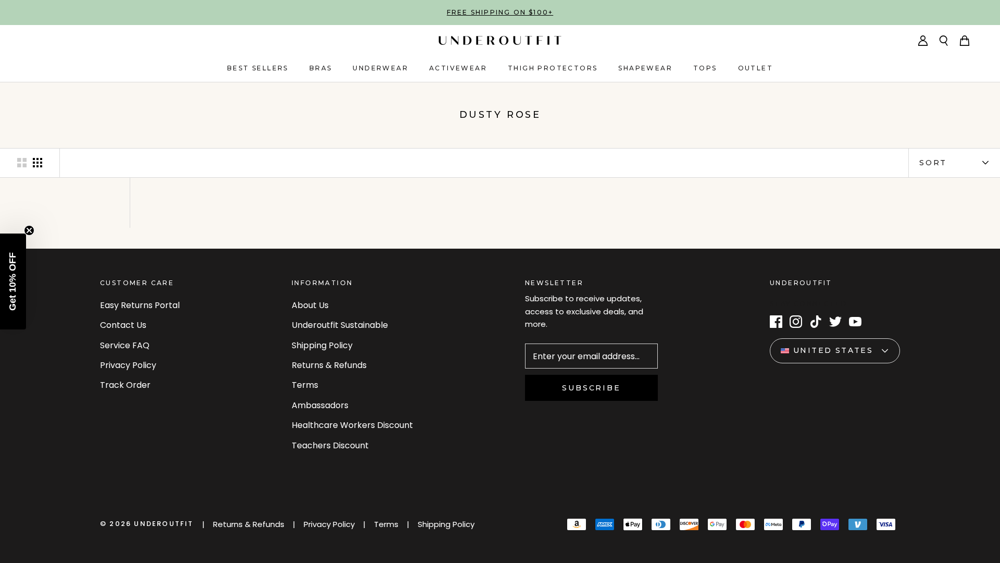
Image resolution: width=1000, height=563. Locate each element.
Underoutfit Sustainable (340, 325)
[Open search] (943, 40)
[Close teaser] (29, 230)
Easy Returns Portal (140, 305)
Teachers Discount (330, 445)
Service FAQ (124, 345)
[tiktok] (815, 321)
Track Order (125, 385)
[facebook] (776, 321)
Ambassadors (320, 405)
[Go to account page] (923, 40)
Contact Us (123, 325)
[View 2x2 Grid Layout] (22, 162)
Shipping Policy (322, 345)
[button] (13, 281)
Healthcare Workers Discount (352, 425)
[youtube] (855, 321)
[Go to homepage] (500, 40)
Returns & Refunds (329, 365)
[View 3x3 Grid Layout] (37, 162)
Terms (305, 385)
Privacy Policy (128, 365)
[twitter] (835, 321)
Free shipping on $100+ (500, 12)
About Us (310, 305)
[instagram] (796, 321)
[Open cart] (964, 40)
